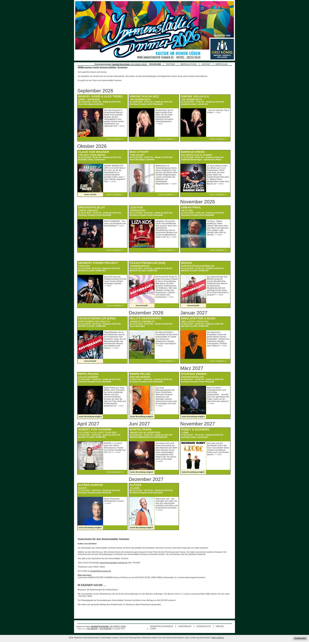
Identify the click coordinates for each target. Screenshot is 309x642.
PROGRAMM (155, 64)
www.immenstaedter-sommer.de (113, 563)
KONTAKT (206, 64)
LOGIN (153, 629)
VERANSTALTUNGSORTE (161, 626)
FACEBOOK (92, 629)
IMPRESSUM (221, 64)
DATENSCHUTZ (204, 626)
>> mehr (120, 126)
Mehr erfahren (218, 638)
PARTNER (170, 64)
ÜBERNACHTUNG (188, 64)
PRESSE (220, 626)
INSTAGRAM (105, 629)
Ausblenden (300, 638)
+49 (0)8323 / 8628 (138, 64)
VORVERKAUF (185, 626)
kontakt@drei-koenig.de (100, 571)
